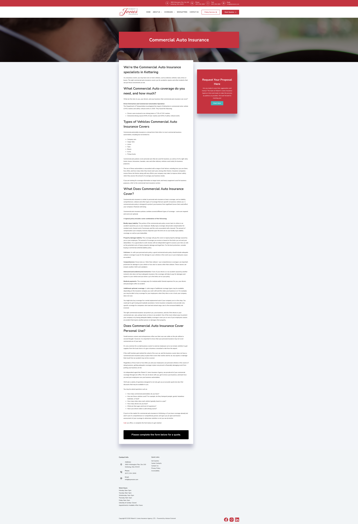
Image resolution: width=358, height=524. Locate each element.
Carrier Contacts (156, 463)
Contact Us (194, 12)
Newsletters (182, 12)
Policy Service (210, 12)
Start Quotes (229, 12)
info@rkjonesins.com (233, 4)
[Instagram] (232, 520)
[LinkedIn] (237, 520)
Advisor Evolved (170, 518)
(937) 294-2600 (200, 4)
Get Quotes (155, 461)
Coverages (168, 12)
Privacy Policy (155, 468)
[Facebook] (226, 520)
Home (148, 12)
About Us (156, 12)
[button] (217, 103)
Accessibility (155, 471)
